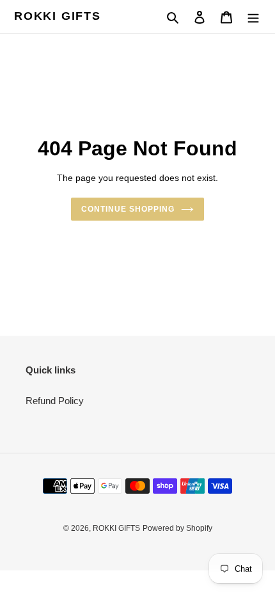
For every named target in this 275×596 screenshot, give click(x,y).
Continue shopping (128, 209)
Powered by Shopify (177, 528)
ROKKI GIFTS (57, 16)
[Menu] (253, 17)
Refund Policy (55, 400)
